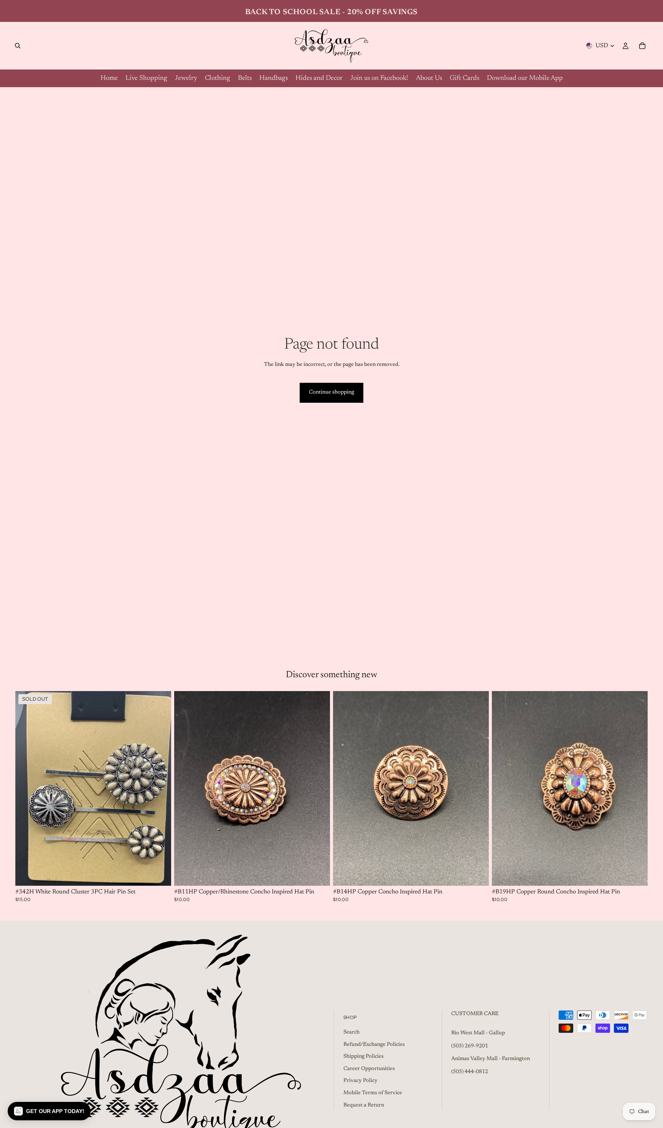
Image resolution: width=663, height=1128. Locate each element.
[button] (49, 1111)
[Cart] (642, 45)
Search (351, 1032)
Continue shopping (331, 392)
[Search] (17, 45)
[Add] (318, 874)
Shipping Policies (363, 1056)
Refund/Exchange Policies (374, 1044)
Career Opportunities (369, 1069)
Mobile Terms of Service (372, 1093)
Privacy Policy (360, 1081)
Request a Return (363, 1105)
